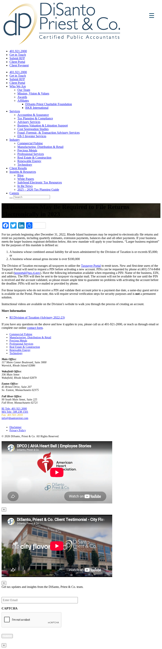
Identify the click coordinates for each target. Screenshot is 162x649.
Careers (14, 193)
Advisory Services (28, 122)
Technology (24, 164)
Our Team (23, 90)
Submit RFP (17, 58)
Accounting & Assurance (33, 114)
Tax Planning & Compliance (35, 118)
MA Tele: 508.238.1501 (15, 411)
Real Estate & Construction (34, 157)
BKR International (36, 107)
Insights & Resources (22, 171)
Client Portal (17, 61)
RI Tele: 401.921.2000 (14, 408)
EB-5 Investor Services (31, 136)
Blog (20, 175)
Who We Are (17, 86)
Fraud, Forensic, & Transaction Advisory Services (48, 132)
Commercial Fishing (30, 143)
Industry (14, 139)
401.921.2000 (18, 51)
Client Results (18, 168)
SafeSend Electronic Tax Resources (39, 182)
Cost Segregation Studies (33, 129)
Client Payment (19, 65)
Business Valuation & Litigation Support (42, 125)
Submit (7, 636)
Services (14, 111)
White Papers (25, 179)
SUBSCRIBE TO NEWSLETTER (21, 421)
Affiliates (23, 100)
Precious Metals (27, 150)
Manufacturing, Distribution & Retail (40, 147)
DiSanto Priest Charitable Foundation (48, 104)
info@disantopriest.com (15, 418)
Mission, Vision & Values (33, 93)
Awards (22, 97)
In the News (25, 186)
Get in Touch (17, 54)
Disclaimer (15, 427)
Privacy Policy (17, 430)
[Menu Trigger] (151, 15)
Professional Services (30, 154)
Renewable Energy (29, 161)
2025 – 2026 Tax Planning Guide (38, 189)
